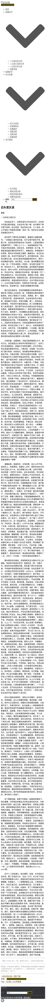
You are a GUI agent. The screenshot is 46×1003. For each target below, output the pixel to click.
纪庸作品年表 (15, 197)
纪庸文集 (13, 69)
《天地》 (8, 982)
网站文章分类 (15, 191)
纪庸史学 (9, 72)
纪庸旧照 (13, 137)
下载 (19, 976)
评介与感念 (14, 123)
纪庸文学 (22, 979)
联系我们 (27, 998)
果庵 (19, 982)
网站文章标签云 (16, 194)
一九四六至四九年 (17, 64)
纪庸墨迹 (13, 129)
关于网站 (13, 189)
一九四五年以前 (16, 61)
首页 (7, 9)
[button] (25, 58)
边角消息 (13, 134)
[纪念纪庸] (5, 2)
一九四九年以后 (16, 66)
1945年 (15, 982)
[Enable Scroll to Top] (2, 1000)
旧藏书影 (13, 131)
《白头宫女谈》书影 (9, 976)
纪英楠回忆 (14, 126)
